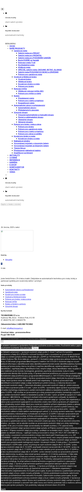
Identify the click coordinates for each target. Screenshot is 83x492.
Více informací (25, 348)
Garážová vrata (20, 51)
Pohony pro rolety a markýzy (31, 101)
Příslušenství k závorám (28, 110)
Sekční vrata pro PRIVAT (29, 53)
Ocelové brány (24, 79)
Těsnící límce (20, 148)
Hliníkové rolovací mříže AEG (31, 91)
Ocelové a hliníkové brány (25, 77)
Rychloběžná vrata (26, 65)
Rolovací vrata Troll (26, 63)
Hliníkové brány (25, 82)
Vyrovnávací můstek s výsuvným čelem (31, 143)
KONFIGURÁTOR (17, 167)
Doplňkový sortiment (23, 153)
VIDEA (12, 172)
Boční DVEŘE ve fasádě (28, 60)
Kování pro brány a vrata (29, 84)
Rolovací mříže (20, 89)
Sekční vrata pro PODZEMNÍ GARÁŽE (34, 58)
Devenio (43, 339)
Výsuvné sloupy (21, 113)
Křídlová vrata (24, 67)
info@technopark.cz (15, 328)
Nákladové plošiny (22, 141)
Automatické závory (27, 108)
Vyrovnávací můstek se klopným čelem (31, 146)
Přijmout (35, 348)
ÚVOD (12, 46)
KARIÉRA (13, 162)
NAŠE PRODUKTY (17, 48)
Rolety (16, 96)
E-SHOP (13, 165)
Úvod (7, 220)
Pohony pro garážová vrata (30, 75)
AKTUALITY (15, 155)
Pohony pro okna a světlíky (30, 134)
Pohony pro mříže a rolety (29, 94)
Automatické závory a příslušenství (29, 105)
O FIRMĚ (13, 158)
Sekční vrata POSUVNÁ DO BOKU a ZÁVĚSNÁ (38, 72)
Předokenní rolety (26, 98)
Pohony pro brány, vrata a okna (27, 124)
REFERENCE (15, 160)
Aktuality (8, 259)
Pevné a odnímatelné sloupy (30, 117)
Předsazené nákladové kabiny (27, 150)
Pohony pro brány (26, 86)
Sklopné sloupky (25, 122)
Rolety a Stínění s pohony (15, 304)
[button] (10, 43)
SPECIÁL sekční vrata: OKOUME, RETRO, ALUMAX (40, 70)
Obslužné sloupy (25, 120)
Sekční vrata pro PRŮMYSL (30, 56)
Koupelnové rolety (26, 103)
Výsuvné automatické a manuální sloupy (36, 115)
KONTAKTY (15, 169)
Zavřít (3, 489)
